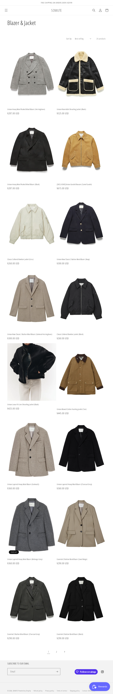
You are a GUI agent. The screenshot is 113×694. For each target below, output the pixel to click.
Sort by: (69, 38)
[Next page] (64, 651)
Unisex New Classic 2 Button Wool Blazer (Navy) (73, 259)
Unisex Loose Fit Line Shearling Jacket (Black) (23, 404)
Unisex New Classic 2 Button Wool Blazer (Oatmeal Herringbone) (29, 334)
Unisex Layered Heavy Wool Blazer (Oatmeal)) (23, 484)
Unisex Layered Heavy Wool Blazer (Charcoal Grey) (74, 484)
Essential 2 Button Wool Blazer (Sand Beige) (72, 559)
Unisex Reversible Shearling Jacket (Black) (71, 109)
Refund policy (38, 691)
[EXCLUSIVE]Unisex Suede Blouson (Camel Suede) (74, 184)
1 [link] (48, 651)
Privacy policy (49, 691)
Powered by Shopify (24, 691)
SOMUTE (15, 691)
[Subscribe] (57, 671)
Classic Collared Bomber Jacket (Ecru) (20, 259)
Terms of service (62, 691)
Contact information (88, 691)
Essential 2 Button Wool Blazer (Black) (70, 634)
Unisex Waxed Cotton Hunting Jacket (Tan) (72, 409)
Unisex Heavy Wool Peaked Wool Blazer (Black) (23, 184)
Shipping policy (75, 691)
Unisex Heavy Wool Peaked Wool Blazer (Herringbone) (26, 109)
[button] (6, 10)
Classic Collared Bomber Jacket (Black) (70, 334)
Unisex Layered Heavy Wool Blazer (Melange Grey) (25, 559)
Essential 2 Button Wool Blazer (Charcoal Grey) (23, 634)
